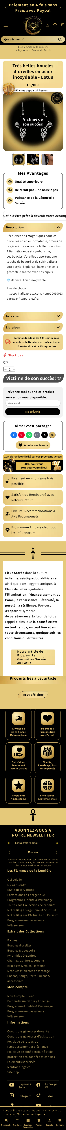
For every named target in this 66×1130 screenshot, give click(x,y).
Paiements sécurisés (21, 1062)
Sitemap (13, 1072)
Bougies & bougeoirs (21, 950)
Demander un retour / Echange (28, 1001)
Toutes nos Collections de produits (31, 905)
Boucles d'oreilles (19, 945)
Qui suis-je (14, 880)
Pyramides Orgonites (21, 956)
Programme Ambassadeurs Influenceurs (25, 922)
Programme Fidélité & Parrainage (30, 900)
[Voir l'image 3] (47, 159)
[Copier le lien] (52, 435)
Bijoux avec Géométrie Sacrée (34, 50)
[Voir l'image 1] (18, 159)
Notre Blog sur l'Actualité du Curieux (32, 915)
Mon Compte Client (20, 996)
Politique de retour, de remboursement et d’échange (27, 1044)
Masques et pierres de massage (28, 971)
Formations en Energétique (26, 895)
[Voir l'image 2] (33, 159)
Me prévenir (33, 412)
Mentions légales (18, 1067)
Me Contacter (16, 885)
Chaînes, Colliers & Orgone (25, 961)
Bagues (12, 940)
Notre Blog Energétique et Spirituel (31, 910)
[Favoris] (55, 25)
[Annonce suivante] (60, 8)
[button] (6, 25)
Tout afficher (33, 695)
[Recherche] (59, 39)
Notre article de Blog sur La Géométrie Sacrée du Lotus (31, 657)
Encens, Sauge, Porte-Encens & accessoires (28, 978)
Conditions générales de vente (28, 1031)
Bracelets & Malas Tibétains (26, 966)
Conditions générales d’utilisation (30, 1036)
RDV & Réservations (20, 890)
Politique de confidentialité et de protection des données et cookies (31, 1054)
